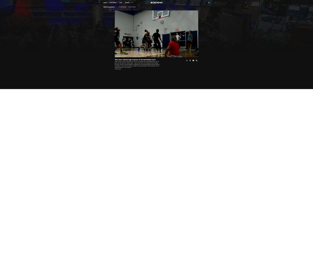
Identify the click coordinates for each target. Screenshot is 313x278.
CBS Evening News (109, 7)
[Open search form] (209, 2)
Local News (113, 2)
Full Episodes (122, 7)
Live (121, 2)
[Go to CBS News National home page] (156, 2)
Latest (105, 2)
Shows (127, 2)
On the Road (131, 7)
